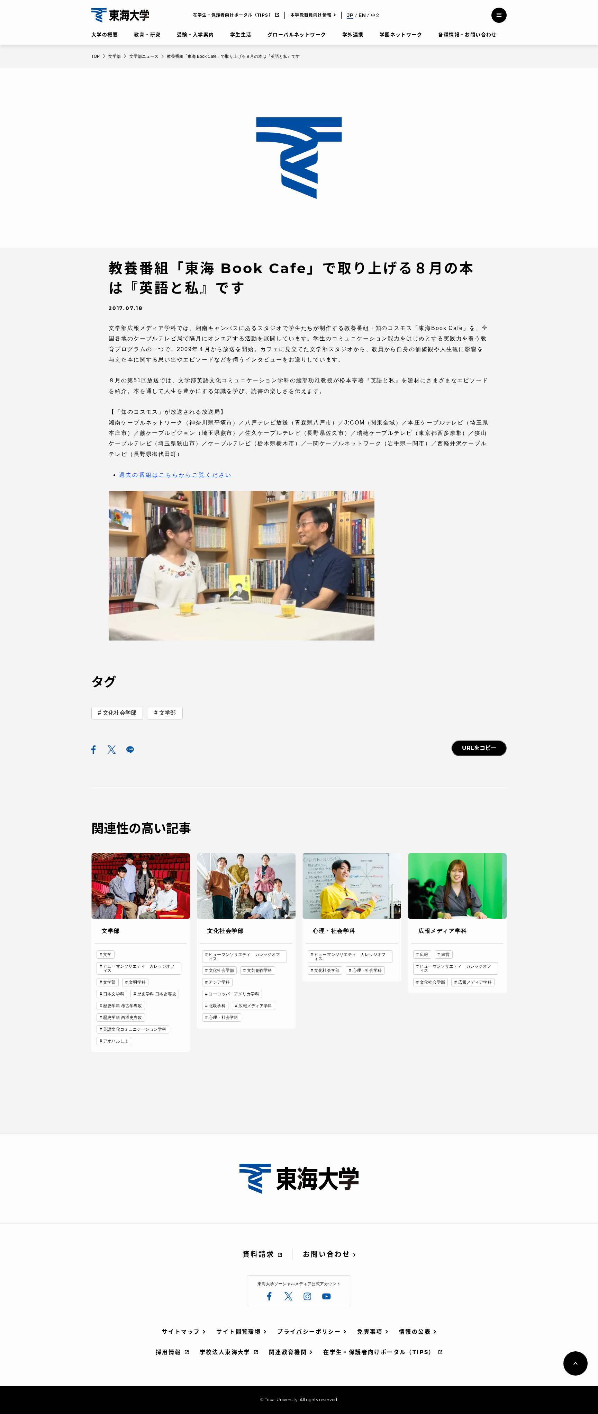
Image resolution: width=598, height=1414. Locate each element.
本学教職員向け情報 (311, 15)
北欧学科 (217, 1005)
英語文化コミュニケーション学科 (134, 1029)
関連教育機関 (288, 1352)
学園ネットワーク (401, 35)
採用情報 (168, 1352)
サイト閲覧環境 (238, 1331)
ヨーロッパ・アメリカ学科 (234, 994)
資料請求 (258, 1254)
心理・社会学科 (223, 1017)
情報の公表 (415, 1331)
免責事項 (370, 1331)
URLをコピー (479, 748)
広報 (424, 954)
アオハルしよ (115, 1041)
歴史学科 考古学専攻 (122, 1005)
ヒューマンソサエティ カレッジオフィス (138, 968)
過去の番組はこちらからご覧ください (175, 475)
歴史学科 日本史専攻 (156, 994)
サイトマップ (181, 1331)
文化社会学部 (119, 713)
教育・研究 (147, 35)
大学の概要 (104, 35)
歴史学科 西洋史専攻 (122, 1017)
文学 (107, 954)
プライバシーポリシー (309, 1331)
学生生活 (241, 35)
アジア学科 (219, 982)
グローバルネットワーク (297, 35)
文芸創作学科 (259, 970)
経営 (445, 954)
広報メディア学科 (255, 1005)
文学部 (167, 713)
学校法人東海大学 (225, 1352)
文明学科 (137, 982)
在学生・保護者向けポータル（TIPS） (233, 15)
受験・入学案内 (195, 35)
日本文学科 (113, 994)
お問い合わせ (327, 1254)
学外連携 (353, 35)
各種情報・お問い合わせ (467, 35)
